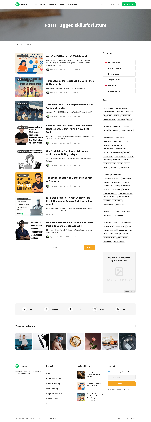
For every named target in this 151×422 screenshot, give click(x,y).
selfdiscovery (126, 211)
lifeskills (106, 182)
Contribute (112, 4)
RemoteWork (119, 208)
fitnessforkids (108, 156)
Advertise (104, 4)
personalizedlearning (110, 196)
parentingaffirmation (110, 193)
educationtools (108, 148)
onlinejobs (107, 189)
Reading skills (120, 204)
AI (104, 115)
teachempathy (108, 222)
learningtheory (126, 178)
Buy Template (73, 4)
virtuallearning (123, 237)
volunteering (107, 241)
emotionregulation (121, 148)
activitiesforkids (109, 111)
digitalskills (107, 141)
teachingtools (126, 222)
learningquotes (116, 174)
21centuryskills (108, 108)
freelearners (117, 160)
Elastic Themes (41, 418)
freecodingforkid (120, 156)
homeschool (114, 167)
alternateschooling (109, 119)
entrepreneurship (116, 152)
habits (105, 167)
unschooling (114, 233)
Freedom (130, 156)
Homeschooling (124, 167)
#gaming (120, 163)
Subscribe (130, 4)
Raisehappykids (117, 200)
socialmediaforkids (120, 219)
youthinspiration (109, 245)
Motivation (126, 182)
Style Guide (117, 418)
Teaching (117, 222)
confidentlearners (109, 134)
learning (106, 174)
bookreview (107, 126)
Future (126, 160)
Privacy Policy (125, 389)
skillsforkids (108, 219)
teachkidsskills (108, 226)
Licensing (133, 418)
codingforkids (114, 130)
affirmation (119, 111)
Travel (106, 233)
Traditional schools (110, 230)
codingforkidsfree (127, 130)
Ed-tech (126, 141)
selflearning (107, 215)
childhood (127, 126)
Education (107, 145)
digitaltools (117, 141)
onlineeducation (126, 185)
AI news (109, 115)
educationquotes (117, 145)
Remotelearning (108, 208)
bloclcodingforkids (121, 123)
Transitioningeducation (125, 230)
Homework (107, 171)
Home (17, 44)
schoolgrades (108, 211)
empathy (106, 152)
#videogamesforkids (110, 237)
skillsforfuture (118, 215)
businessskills (117, 126)
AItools (116, 115)
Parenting (126, 189)
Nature (117, 185)
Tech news (130, 226)
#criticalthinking (109, 137)
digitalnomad (120, 137)
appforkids (121, 119)
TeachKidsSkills (120, 226)
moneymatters (116, 182)
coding (106, 130)
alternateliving (125, 115)
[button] (42, 4)
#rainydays (107, 200)
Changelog (125, 418)
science (117, 211)
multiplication (108, 185)
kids (130, 171)
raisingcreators (108, 204)
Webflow (25, 418)
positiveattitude (124, 196)
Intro (35, 4)
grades (127, 163)
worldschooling (119, 241)
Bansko (129, 119)
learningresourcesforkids (112, 178)
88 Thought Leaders (121, 108)
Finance (126, 152)
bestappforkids (108, 123)
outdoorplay (117, 189)
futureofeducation (109, 163)
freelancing (107, 160)
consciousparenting (124, 134)
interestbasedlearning (119, 171)
